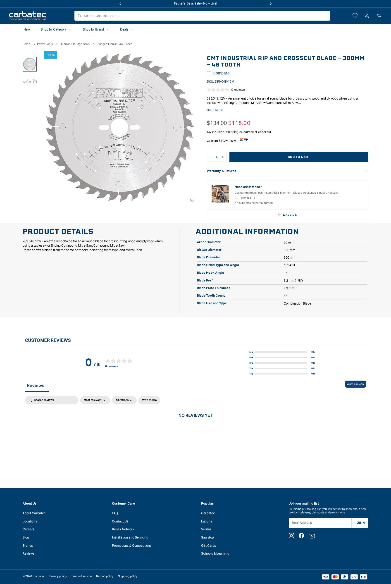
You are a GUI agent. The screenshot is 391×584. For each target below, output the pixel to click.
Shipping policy (128, 576)
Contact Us (120, 521)
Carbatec (208, 513)
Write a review (355, 384)
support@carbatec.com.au (256, 203)
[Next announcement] (270, 3)
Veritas (206, 529)
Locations (30, 521)
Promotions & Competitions (132, 545)
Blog (26, 537)
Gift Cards (208, 545)
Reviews (29, 553)
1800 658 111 (248, 197)
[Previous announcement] (120, 3)
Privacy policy (58, 576)
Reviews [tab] (37, 386)
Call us (290, 215)
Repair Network (123, 529)
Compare (221, 73)
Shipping (232, 132)
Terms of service (81, 576)
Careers (28, 529)
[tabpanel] (195, 430)
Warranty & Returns (221, 171)
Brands (28, 545)
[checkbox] (149, 400)
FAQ (115, 513)
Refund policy (105, 576)
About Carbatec (34, 513)
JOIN (361, 522)
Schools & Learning (215, 553)
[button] (379, 16)
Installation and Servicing (130, 537)
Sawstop (207, 537)
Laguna (206, 521)
